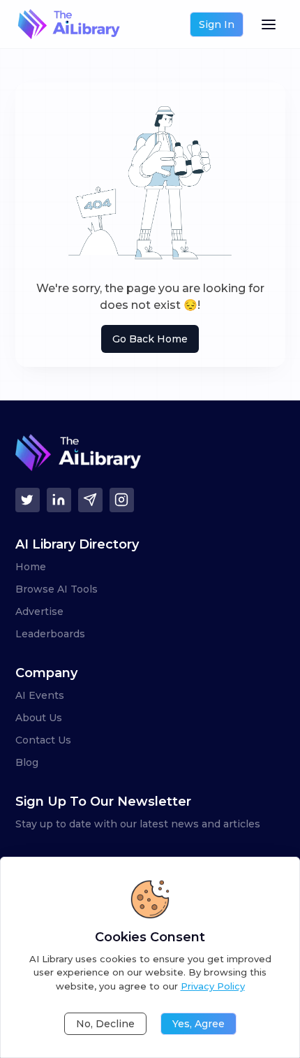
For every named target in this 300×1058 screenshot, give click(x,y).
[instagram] (122, 500)
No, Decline (105, 1023)
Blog (26, 762)
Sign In (216, 24)
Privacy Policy (213, 986)
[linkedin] (59, 500)
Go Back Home (150, 339)
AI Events (39, 695)
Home (30, 566)
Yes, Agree (198, 1023)
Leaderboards (50, 634)
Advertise (39, 611)
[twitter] (27, 500)
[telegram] (90, 500)
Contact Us (43, 740)
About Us (38, 717)
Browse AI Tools (56, 589)
